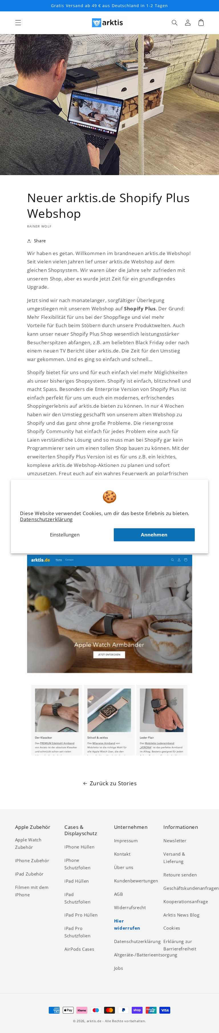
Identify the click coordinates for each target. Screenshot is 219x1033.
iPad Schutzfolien (77, 898)
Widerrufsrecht (130, 907)
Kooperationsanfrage (185, 901)
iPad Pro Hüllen (81, 915)
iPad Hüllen (76, 881)
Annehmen (154, 535)
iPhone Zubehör (32, 860)
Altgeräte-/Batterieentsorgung (145, 955)
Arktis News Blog (181, 915)
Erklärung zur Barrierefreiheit (179, 945)
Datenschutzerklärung (46, 519)
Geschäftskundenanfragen (191, 888)
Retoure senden (180, 875)
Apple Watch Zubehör (28, 843)
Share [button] (40, 240)
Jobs (118, 968)
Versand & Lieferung (174, 857)
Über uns (123, 867)
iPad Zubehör (29, 874)
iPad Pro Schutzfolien (77, 931)
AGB (118, 894)
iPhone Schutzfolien (77, 863)
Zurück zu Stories (113, 783)
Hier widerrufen (127, 924)
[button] (18, 22)
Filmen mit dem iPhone (32, 890)
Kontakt (122, 854)
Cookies (171, 928)
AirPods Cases (79, 949)
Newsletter (174, 840)
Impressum (126, 840)
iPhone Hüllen (79, 847)
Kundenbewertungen (136, 881)
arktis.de (94, 1021)
